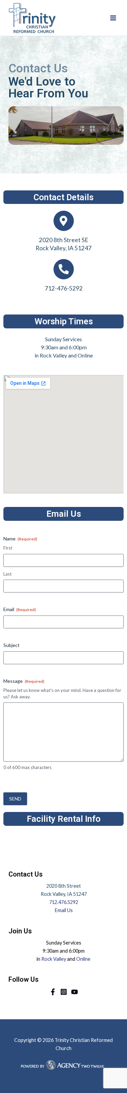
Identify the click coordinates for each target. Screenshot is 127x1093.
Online (83, 959)
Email (19, 609)
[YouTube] (74, 992)
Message (23, 681)
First (7, 548)
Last (7, 574)
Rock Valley (53, 959)
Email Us (64, 910)
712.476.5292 (63, 902)
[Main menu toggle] (113, 18)
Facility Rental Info (64, 819)
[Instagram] (63, 992)
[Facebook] (52, 992)
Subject (11, 645)
